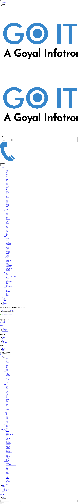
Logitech (7, 404)
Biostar (7, 179)
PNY (6, 222)
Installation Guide (6, 489)
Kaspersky (7, 399)
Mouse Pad (7, 463)
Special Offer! (2, 494)
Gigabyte (7, 391)
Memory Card (6, 272)
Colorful (7, 185)
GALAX (7, 200)
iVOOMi (7, 209)
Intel (6, 395)
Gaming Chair (6, 257)
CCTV (7, 249)
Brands (3, 347)
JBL (4, 210)
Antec (6, 174)
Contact (3, 302)
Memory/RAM (8, 269)
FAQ (4, 298)
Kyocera (7, 212)
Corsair (7, 184)
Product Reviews (6, 301)
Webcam (7, 294)
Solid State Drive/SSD (9, 286)
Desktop (7, 250)
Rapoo (7, 224)
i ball (6, 208)
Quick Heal (5, 412)
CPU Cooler (7, 248)
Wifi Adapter (7, 295)
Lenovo (7, 214)
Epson (5, 195)
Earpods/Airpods (8, 442)
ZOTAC (7, 240)
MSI (6, 218)
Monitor (7, 459)
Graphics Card (8, 446)
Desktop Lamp (8, 251)
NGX (6, 408)
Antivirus (5, 241)
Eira (6, 196)
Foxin (6, 387)
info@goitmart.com (5, 0)
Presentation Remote (9, 281)
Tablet (7, 480)
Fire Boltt (7, 197)
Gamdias (7, 201)
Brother (3, 335)
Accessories (7, 242)
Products (3, 348)
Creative (7, 378)
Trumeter (7, 234)
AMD (6, 361)
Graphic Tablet (8, 258)
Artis (6, 176)
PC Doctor (7, 220)
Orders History (4, 330)
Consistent (7, 374)
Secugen (7, 229)
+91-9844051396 (2, 321)
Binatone (7, 369)
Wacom (3, 341)
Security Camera (8, 288)
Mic (6, 273)
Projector (7, 283)
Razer (6, 225)
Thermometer (8, 291)
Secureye (7, 417)
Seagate (7, 230)
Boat (6, 180)
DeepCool (7, 192)
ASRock (7, 365)
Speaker (7, 290)
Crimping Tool (8, 438)
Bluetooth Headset (8, 244)
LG (6, 403)
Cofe (6, 189)
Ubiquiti (5, 236)
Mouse (7, 274)
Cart (2, 496)
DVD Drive (7, 253)
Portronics (7, 223)
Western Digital (4, 342)
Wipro (7, 237)
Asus (6, 177)
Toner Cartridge (8, 481)
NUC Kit (7, 279)
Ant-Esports (7, 173)
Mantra (7, 216)
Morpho (7, 217)
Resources (3, 297)
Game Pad (7, 256)
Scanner (5, 287)
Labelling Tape (8, 267)
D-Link (7, 382)
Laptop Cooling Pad (9, 268)
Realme (7, 226)
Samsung (7, 416)
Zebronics (7, 238)
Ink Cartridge (8, 451)
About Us (3, 485)
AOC (6, 175)
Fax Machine (8, 255)
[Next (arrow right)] (1, 503)
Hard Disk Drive (8, 260)
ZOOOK (7, 239)
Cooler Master (8, 186)
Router (7, 285)
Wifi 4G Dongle (8, 296)
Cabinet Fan (7, 247)
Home (3, 167)
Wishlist (3, 497)
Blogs (5, 300)
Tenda (7, 421)
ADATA (7, 170)
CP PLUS (7, 190)
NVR (6, 277)
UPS (6, 293)
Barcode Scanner (8, 243)
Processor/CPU (8, 282)
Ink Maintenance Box (9, 263)
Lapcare (7, 213)
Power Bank (7, 284)
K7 (6, 211)
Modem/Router (8, 270)
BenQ (6, 178)
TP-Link (7, 233)
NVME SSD (7, 278)
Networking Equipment (9, 275)
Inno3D (7, 206)
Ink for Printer (8, 450)
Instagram (1, 324)
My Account (4, 2)
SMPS (7, 476)
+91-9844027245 (2, 322)
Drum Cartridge (8, 252)
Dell (6, 194)
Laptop (7, 455)
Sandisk (7, 227)
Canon (5, 182)
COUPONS (5, 299)
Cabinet (7, 246)
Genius (7, 202)
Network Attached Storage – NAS (11, 276)
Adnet (7, 171)
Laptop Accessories (8, 266)
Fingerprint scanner (8, 254)
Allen (6, 172)
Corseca (7, 187)
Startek (7, 231)
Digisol (7, 193)
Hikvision (7, 205)
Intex (6, 207)
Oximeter (7, 468)
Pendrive (7, 280)
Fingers (7, 386)
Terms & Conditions (5, 331)
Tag (6, 232)
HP (6, 203)
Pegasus (7, 221)
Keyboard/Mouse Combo (9, 265)
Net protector (8, 219)
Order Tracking (4, 303)
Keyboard (7, 264)
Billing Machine (8, 433)
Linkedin (1, 325)
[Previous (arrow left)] (0, 503)
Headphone (7, 261)
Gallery (3, 304)
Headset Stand (8, 259)
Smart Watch (7, 289)
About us (3, 349)
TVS (6, 235)
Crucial (7, 191)
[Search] (12, 140)
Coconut (7, 188)
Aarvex (7, 169)
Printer (7, 472)
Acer (4, 357)
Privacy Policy (4, 332)
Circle (6, 183)
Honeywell (7, 204)
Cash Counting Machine (9, 434)
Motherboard (7, 271)
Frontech (7, 199)
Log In (3, 5)
